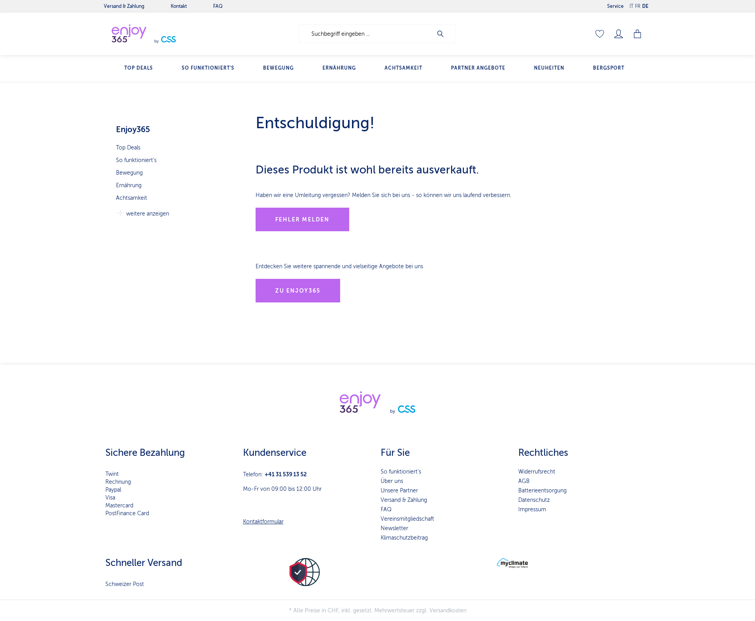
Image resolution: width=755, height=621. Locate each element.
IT (631, 6)
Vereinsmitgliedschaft (407, 519)
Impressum (532, 509)
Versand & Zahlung (404, 500)
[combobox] (366, 33)
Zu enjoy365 (297, 290)
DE (645, 6)
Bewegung (129, 173)
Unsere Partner (399, 491)
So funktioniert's (136, 160)
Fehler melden (302, 219)
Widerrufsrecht (536, 472)
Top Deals (128, 148)
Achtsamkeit (131, 198)
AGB (524, 481)
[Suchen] (444, 33)
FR (638, 6)
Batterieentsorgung (542, 491)
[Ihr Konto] (618, 34)
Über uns (392, 481)
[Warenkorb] (637, 34)
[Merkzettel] (599, 34)
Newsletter (394, 528)
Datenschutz (534, 500)
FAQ (386, 509)
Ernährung (129, 185)
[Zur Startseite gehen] (161, 33)
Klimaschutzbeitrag (404, 538)
